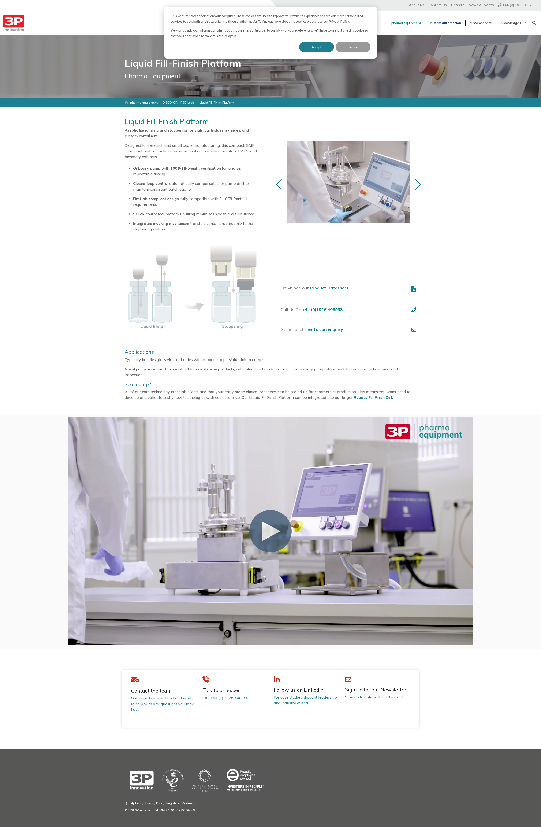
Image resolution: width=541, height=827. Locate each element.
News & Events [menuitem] (481, 5)
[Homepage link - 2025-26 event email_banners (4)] (196, 795)
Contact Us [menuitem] (437, 5)
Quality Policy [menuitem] (134, 803)
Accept (316, 47)
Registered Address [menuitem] (180, 803)
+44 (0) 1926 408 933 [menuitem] (519, 5)
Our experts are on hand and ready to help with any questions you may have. (162, 704)
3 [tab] (352, 256)
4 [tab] (360, 256)
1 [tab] (335, 256)
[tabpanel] (348, 182)
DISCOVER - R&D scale (179, 102)
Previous (281, 184)
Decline (353, 47)
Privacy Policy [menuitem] (154, 803)
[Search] (534, 23)
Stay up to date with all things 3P (374, 697)
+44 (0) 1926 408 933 (230, 697)
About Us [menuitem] (416, 5)
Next (415, 184)
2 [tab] (343, 256)
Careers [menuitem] (457, 5)
